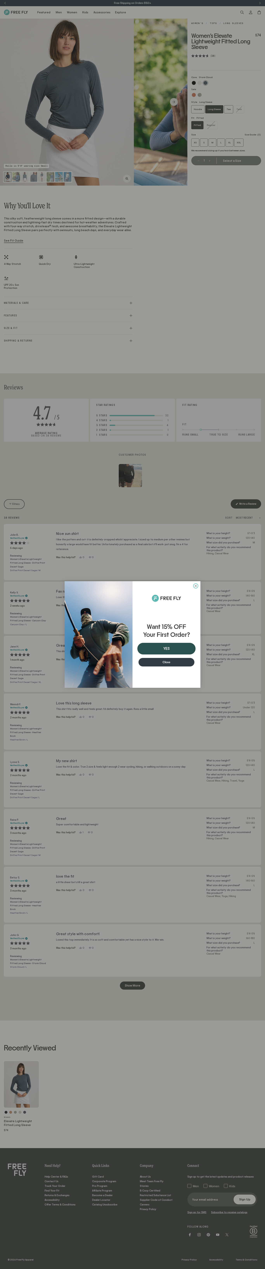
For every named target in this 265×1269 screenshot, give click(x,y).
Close (166, 662)
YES (166, 649)
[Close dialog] (195, 586)
